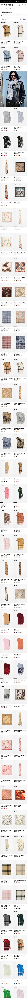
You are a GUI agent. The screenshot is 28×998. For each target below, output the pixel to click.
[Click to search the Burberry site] (19, 5)
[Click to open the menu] (25, 5)
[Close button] (25, 1)
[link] (2, 9)
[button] (20, 2)
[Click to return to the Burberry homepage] (9, 5)
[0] (22, 5)
